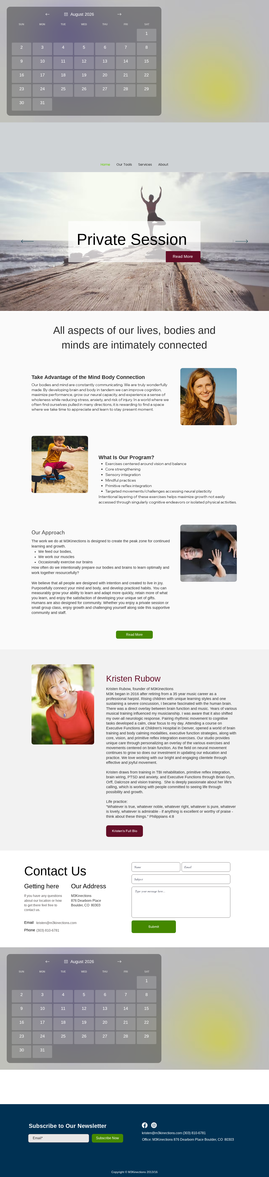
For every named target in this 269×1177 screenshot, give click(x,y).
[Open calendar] (66, 14)
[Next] (241, 242)
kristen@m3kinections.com (56, 923)
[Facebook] (145, 1125)
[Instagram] (154, 1125)
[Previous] (27, 242)
